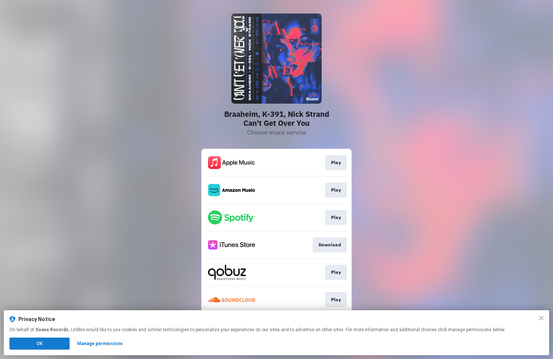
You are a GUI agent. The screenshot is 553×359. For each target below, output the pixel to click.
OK (39, 343)
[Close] (541, 318)
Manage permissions (100, 343)
